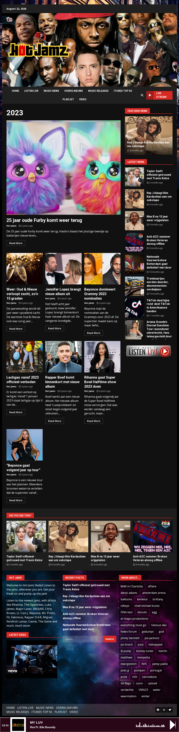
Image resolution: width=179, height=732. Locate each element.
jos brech (127, 644)
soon (139, 683)
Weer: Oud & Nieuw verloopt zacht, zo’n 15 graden (24, 268)
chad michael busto (147, 606)
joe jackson (152, 638)
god (161, 631)
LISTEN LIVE (31, 90)
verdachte (127, 690)
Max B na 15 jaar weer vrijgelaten (134, 220)
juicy (141, 644)
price (124, 677)
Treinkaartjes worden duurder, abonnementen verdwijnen (134, 286)
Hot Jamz (11, 225)
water (156, 690)
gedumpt (148, 631)
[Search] (142, 95)
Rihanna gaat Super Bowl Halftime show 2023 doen (102, 356)
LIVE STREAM (161, 95)
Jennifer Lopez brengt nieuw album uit (63, 268)
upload (152, 683)
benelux (142, 599)
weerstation (128, 696)
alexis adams (129, 593)
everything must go (133, 625)
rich (134, 677)
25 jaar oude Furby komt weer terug (63, 167)
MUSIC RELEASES (98, 90)
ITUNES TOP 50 (123, 90)
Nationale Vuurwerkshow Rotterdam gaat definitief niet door (134, 264)
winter (145, 696)
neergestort (129, 664)
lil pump (126, 651)
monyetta (143, 657)
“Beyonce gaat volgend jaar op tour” (24, 445)
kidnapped (155, 644)
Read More (15, 243)
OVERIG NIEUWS (73, 90)
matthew (126, 657)
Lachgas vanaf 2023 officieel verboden (24, 356)
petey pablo (160, 664)
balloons (126, 599)
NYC (144, 664)
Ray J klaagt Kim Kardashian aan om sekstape (134, 198)
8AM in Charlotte (132, 586)
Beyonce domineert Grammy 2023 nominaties (102, 268)
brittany (158, 599)
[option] (148, 135)
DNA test (127, 612)
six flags (126, 683)
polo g (125, 670)
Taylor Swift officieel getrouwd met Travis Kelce (134, 177)
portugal (156, 670)
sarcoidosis (149, 677)
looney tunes (144, 651)
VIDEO (82, 99)
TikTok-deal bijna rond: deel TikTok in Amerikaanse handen (134, 308)
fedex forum (129, 631)
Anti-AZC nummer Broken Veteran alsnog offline (144, 144)
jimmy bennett (130, 638)
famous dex (159, 625)
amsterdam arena (154, 593)
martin (162, 651)
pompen (139, 670)
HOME (15, 90)
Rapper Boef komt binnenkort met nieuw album (63, 356)
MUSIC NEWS (51, 90)
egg (154, 612)
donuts (142, 612)
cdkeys (125, 606)
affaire (152, 586)
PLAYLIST (68, 99)
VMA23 (143, 690)
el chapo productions (134, 619)
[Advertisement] (127, 47)
